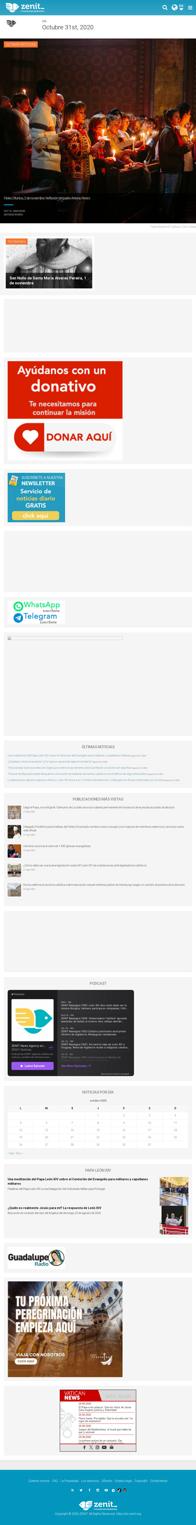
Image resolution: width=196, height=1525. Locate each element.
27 (46, 1144)
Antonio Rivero (13, 214)
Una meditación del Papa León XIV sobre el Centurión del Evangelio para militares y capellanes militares (69, 755)
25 (175, 1137)
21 (72, 1137)
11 (175, 1122)
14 (72, 1130)
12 (20, 1130)
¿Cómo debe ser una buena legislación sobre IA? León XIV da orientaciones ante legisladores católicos (85, 865)
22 (98, 1137)
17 (149, 1130)
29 (98, 1144)
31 (149, 1144)
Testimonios (17, 241)
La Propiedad (69, 1481)
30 (123, 1144)
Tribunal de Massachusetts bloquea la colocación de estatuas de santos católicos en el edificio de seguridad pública (78, 773)
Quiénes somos (39, 1481)
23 (123, 1137)
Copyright (141, 1481)
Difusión (107, 1481)
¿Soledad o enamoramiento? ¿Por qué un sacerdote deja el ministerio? (50, 761)
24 (149, 1137)
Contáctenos (158, 1481)
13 (46, 1130)
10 (149, 1122)
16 (123, 1130)
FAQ (55, 1481)
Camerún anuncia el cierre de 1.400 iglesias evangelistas (57, 846)
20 (46, 1137)
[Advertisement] (98, 326)
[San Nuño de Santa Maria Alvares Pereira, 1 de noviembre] (49, 263)
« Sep (11, 1153)
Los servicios (90, 1481)
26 (20, 1144)
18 (175, 1130)
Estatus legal (123, 1481)
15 (98, 1130)
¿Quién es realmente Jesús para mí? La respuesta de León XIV (54, 1208)
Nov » (19, 1153)
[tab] (79, 1395)
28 (72, 1144)
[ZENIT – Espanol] (55, 7)
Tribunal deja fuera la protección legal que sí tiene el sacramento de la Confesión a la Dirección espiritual (70, 767)
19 (20, 1137)
